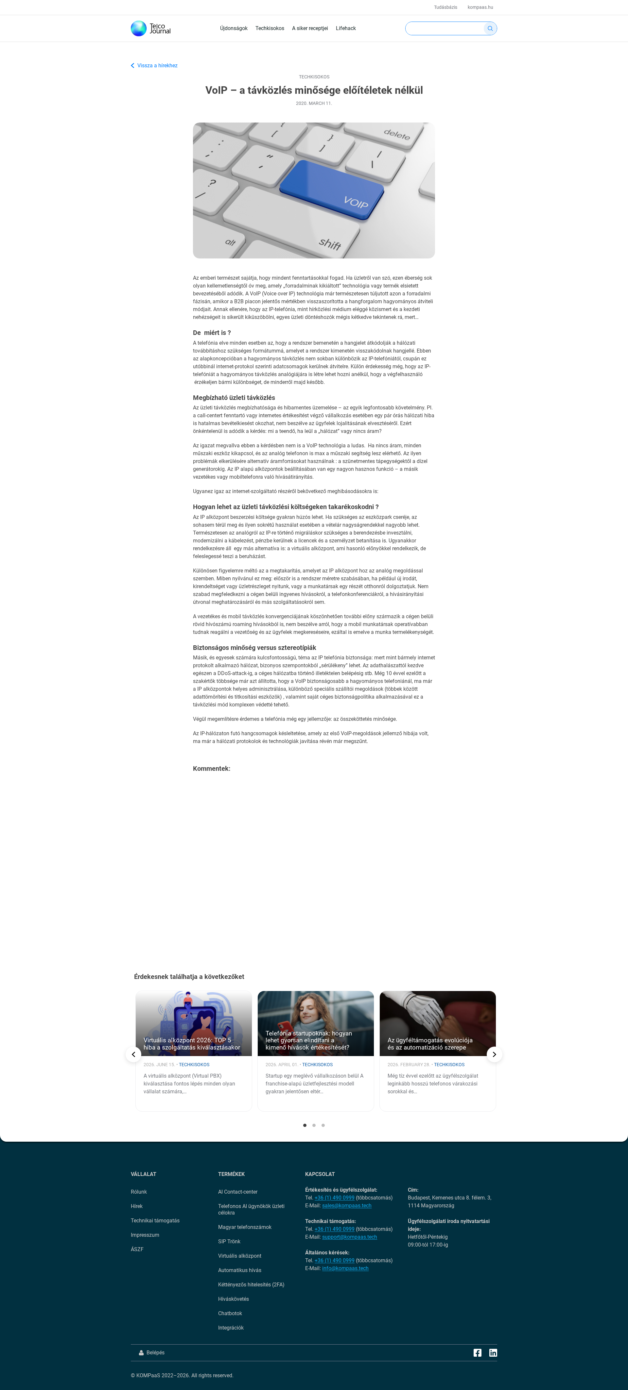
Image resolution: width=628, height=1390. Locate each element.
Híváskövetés (233, 1299)
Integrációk (231, 1328)
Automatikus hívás (239, 1270)
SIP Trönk (229, 1241)
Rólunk (139, 1192)
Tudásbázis (445, 7)
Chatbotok (230, 1313)
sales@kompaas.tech (347, 1205)
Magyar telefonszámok (244, 1227)
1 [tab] (305, 1125)
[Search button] (490, 28)
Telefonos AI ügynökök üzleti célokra (251, 1209)
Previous (133, 1054)
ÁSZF (137, 1249)
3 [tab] (323, 1125)
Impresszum (145, 1235)
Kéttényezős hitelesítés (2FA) (251, 1285)
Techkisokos (269, 28)
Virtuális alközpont (239, 1256)
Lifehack (346, 28)
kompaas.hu (480, 7)
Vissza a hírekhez (157, 65)
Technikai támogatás (155, 1220)
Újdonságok (234, 28)
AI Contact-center (237, 1192)
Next (494, 1054)
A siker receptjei (310, 28)
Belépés (156, 1352)
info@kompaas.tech (345, 1268)
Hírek (137, 1206)
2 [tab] (314, 1125)
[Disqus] (314, 861)
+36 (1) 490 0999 (335, 1198)
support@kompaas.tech (349, 1237)
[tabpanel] (193, 1051)
